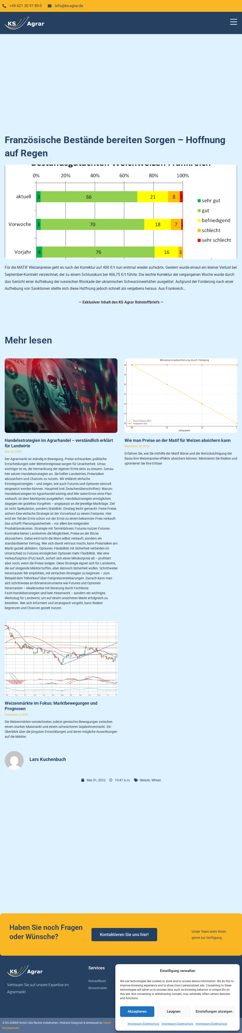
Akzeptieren (137, 1011)
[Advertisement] (121, 81)
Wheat (156, 780)
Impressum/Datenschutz (143, 1023)
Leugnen (173, 1011)
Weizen (145, 780)
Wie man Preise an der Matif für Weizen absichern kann (178, 440)
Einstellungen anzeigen (214, 1011)
